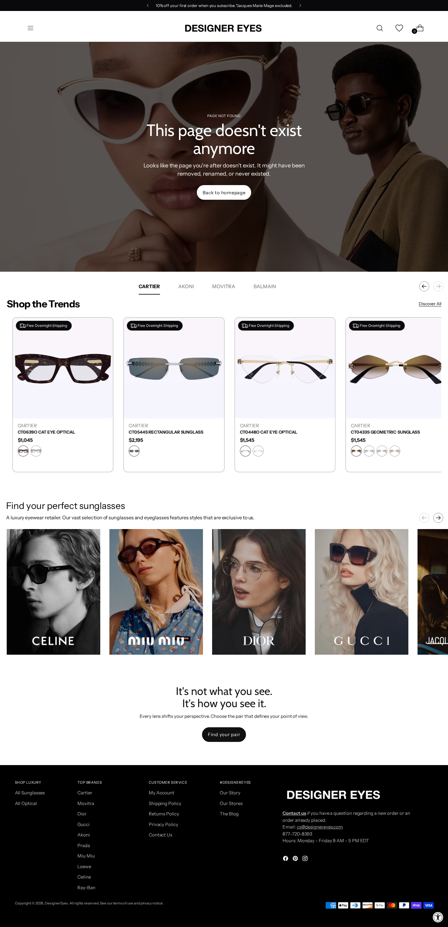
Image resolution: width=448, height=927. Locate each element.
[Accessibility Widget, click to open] (438, 917)
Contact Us (160, 835)
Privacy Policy (163, 824)
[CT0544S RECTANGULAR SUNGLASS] (168, 368)
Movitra (85, 803)
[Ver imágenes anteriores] (424, 518)
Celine (84, 877)
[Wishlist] (399, 28)
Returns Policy (164, 814)
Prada (83, 845)
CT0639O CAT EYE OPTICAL (40, 432)
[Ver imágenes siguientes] (438, 518)
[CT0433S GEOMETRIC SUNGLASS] (390, 368)
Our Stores (231, 803)
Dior (82, 814)
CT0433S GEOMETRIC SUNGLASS (379, 432)
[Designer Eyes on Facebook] (286, 859)
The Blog (229, 814)
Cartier (84, 793)
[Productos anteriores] (424, 286)
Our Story (230, 793)
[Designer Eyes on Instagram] (305, 859)
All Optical (26, 803)
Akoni (83, 835)
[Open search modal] (380, 28)
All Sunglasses (30, 793)
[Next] (300, 5)
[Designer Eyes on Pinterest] (296, 859)
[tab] (149, 286)
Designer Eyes (56, 903)
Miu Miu (85, 856)
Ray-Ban (86, 887)
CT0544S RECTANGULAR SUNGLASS (160, 432)
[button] (53, 592)
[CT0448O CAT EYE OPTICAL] (279, 368)
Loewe (84, 866)
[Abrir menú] (30, 28)
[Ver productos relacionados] (17, 644)
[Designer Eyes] (224, 28)
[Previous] (148, 5)
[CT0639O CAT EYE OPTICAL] (57, 368)
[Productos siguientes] (438, 286)
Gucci (83, 824)
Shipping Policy (165, 803)
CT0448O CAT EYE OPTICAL (263, 432)
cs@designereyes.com (320, 827)
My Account (161, 793)
